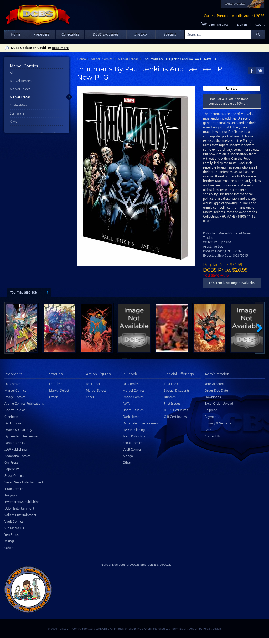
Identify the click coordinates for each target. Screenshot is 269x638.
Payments (212, 416)
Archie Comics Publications (24, 403)
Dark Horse (12, 423)
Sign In (242, 24)
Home (15, 34)
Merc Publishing (134, 436)
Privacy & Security (218, 423)
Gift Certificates (175, 416)
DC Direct (56, 384)
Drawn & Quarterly (18, 430)
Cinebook (11, 416)
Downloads (213, 397)
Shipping (211, 410)
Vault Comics (13, 521)
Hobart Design (212, 628)
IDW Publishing (15, 449)
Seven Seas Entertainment (23, 482)
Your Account (214, 384)
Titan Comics (13, 488)
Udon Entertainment (19, 508)
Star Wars (17, 113)
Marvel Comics (102, 59)
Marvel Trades (20, 97)
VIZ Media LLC (14, 528)
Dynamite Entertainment (22, 436)
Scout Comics (14, 475)
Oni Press (11, 462)
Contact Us (213, 436)
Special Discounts (177, 390)
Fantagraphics (14, 443)
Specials (170, 34)
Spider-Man (18, 105)
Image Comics (14, 397)
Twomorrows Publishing (21, 502)
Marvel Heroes (21, 81)
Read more (60, 48)
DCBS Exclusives (176, 410)
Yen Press (11, 534)
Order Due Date (216, 390)
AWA (126, 403)
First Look (171, 384)
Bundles (170, 397)
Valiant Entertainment (20, 515)
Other (8, 547)
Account (259, 24)
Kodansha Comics (17, 456)
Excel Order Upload (219, 403)
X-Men (14, 121)
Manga (9, 541)
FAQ (208, 430)
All (11, 73)
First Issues (172, 403)
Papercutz (11, 469)
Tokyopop (11, 495)
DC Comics (12, 384)
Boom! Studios (14, 410)
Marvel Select (20, 89)
